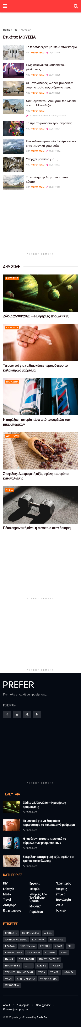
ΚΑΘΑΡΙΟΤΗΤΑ (13, 952)
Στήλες (60, 894)
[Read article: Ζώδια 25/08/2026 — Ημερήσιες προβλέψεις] (40, 293)
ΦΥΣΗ (8, 978)
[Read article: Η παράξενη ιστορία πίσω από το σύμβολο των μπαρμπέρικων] (40, 396)
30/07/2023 (54, 165)
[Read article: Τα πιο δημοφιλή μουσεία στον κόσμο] (13, 182)
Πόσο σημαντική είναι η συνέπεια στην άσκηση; (37, 528)
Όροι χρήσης (43, 1005)
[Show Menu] (5, 6)
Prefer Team (37, 52)
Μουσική (35, 906)
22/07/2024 (54, 129)
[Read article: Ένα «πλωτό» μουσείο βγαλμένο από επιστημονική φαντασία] (13, 146)
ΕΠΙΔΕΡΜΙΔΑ (27, 946)
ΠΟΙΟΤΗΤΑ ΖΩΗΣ (49, 959)
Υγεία (9, 490)
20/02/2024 (54, 151)
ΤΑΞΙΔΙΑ (56, 965)
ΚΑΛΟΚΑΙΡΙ (33, 952)
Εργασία (34, 883)
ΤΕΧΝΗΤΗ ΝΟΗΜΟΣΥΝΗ (19, 972)
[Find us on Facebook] (7, 714)
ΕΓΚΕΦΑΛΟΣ (57, 939)
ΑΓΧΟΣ (48, 933)
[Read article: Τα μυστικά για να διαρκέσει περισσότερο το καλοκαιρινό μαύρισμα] (40, 342)
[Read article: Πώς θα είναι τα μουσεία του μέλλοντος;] (13, 70)
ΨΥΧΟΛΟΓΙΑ (12, 985)
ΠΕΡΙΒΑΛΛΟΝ (26, 959)
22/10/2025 (54, 93)
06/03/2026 (54, 52)
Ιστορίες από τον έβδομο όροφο (38, 898)
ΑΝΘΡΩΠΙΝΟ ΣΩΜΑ (16, 939)
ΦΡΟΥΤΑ (69, 972)
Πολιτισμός (63, 883)
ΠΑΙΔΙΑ (9, 959)
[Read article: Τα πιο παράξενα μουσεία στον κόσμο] (13, 52)
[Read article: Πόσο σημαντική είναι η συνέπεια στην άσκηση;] (40, 505)
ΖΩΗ (70, 946)
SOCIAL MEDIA (30, 933)
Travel (7, 899)
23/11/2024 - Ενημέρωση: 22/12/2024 (47, 115)
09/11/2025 (54, 75)
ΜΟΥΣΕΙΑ (26, 29)
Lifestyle (12, 278)
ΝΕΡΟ (64, 952)
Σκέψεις (61, 888)
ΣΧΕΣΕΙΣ (41, 965)
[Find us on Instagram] (17, 714)
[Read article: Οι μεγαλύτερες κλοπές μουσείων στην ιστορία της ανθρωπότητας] (13, 88)
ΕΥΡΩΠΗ (45, 946)
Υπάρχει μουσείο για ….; (42, 159)
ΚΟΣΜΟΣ (50, 952)
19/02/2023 (54, 187)
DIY (5, 883)
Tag (15, 29)
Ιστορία (34, 888)
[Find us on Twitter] (27, 714)
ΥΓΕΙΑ (41, 972)
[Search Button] (76, 6)
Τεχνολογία (63, 899)
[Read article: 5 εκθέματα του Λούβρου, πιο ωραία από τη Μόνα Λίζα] (13, 106)
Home (6, 29)
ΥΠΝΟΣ (54, 972)
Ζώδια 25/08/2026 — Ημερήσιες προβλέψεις (36, 316)
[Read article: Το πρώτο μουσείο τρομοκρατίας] (13, 128)
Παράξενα (12, 381)
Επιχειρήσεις (12, 910)
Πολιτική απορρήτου (15, 1009)
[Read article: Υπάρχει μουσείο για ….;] (13, 164)
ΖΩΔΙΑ (58, 946)
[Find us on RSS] (37, 714)
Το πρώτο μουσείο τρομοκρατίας (49, 123)
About (6, 1005)
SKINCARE (11, 933)
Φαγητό (61, 910)
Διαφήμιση (23, 1005)
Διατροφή (12, 436)
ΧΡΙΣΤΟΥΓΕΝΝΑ (26, 978)
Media (7, 894)
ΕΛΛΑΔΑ (10, 946)
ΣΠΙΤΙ (28, 965)
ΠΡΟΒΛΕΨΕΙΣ (12, 965)
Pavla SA (42, 1017)
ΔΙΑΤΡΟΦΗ (38, 939)
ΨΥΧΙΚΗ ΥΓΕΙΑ (48, 978)
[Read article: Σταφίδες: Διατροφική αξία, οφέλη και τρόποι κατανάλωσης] (40, 450)
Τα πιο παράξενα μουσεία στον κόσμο (51, 47)
